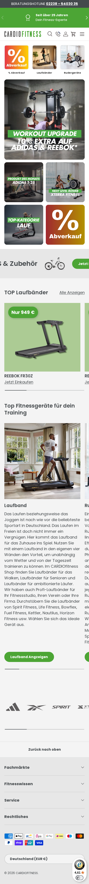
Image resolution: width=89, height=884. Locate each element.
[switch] (79, 877)
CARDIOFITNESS (27, 873)
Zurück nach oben (44, 749)
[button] (73, 34)
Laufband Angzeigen (29, 656)
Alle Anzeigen (72, 292)
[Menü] (82, 34)
